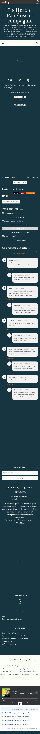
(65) (9, 644)
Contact (33, 669)
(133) (10, 641)
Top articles (26, 669)
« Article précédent (9, 177)
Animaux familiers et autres (20, 93)
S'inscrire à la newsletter (11, 201)
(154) (15, 639)
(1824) (14, 636)
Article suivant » (31, 177)
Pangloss (21, 520)
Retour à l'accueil (20, 182)
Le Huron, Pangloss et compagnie (20, 15)
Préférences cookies (34, 674)
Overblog (32, 660)
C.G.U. (15, 671)
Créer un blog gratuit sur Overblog (12, 669)
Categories (32, 85)
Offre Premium (4, 674)
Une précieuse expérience (12, 619)
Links (4, 616)
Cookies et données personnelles (18, 674)
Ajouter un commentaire (20, 253)
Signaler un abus (7, 671)
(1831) (9, 633)
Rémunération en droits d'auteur (28, 671)
